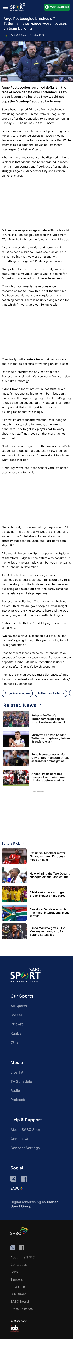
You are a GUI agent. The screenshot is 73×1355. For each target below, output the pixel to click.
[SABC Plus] (16, 1188)
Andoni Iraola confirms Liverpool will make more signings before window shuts (48, 777)
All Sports (18, 1006)
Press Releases (21, 1309)
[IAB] (14, 1328)
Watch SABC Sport (59, 7)
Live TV (16, 1072)
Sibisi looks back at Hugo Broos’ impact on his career (48, 894)
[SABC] (20, 1231)
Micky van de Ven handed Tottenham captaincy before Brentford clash (50, 738)
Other (15, 1042)
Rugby (15, 1033)
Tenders (16, 1279)
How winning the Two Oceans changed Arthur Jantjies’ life (50, 875)
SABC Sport (20, 35)
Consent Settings (25, 1148)
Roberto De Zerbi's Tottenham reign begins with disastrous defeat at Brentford (48, 719)
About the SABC (22, 1257)
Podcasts (18, 1100)
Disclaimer (18, 1294)
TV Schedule (21, 1081)
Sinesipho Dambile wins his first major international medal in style (50, 913)
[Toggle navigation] (5, 7)
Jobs (14, 1272)
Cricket (16, 1024)
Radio (15, 1090)
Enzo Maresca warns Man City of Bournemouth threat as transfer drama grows (50, 758)
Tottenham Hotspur (51, 693)
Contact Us (19, 1139)
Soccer (16, 1015)
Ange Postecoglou (17, 693)
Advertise (17, 1287)
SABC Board (19, 1301)
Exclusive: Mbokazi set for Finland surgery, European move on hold (47, 856)
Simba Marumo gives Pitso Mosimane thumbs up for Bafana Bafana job (48, 931)
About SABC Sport (26, 1130)
